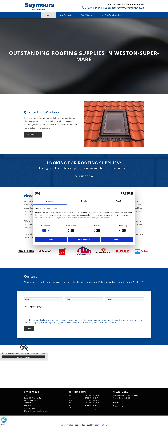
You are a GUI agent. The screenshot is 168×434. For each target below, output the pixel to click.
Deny (51, 239)
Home (48, 15)
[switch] (71, 230)
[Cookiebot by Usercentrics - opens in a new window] (123, 193)
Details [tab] (84, 201)
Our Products (66, 15)
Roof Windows (87, 15)
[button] (33, 134)
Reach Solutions (101, 425)
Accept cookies (23, 357)
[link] (24, 347)
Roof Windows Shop (113, 15)
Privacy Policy (118, 406)
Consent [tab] (49, 201)
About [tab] (118, 201)
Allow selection (84, 239)
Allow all (116, 239)
